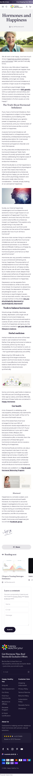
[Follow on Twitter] (8, 749)
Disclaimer (22, 709)
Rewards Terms (23, 705)
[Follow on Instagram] (12, 749)
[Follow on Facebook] (3, 749)
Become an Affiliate (6, 703)
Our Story (5, 692)
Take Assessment (8, 689)
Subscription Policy (22, 700)
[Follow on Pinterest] (17, 749)
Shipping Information (22, 684)
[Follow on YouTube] (22, 749)
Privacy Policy (17, 596)
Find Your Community (6, 697)
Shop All (5, 685)
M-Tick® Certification (6, 714)
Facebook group (16, 522)
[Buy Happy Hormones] (16, 380)
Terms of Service (24, 692)
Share (18, 547)
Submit (10, 629)
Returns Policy (23, 696)
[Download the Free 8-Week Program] (16, 482)
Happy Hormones (8, 402)
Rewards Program (5, 709)
